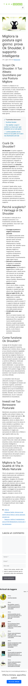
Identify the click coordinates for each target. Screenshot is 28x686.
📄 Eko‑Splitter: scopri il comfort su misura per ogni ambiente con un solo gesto (13, 127)
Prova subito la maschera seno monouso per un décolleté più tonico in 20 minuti (15, 654)
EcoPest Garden (12, 598)
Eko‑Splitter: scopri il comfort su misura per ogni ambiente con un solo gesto (14, 606)
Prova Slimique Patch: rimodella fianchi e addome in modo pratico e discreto (14, 626)
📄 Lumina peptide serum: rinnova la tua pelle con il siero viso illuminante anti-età (13, 133)
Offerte (6, 510)
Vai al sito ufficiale (14, 681)
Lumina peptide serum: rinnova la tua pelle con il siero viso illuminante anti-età (14, 616)
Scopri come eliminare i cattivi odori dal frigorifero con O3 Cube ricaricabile (14, 635)
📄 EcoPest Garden (10, 122)
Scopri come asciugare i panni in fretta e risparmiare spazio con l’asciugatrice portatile (14, 664)
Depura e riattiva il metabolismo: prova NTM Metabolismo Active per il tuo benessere (13, 522)
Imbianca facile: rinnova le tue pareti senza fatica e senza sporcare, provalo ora (13, 514)
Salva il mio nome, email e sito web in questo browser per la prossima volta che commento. (13, 571)
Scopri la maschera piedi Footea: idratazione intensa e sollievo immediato (14, 645)
